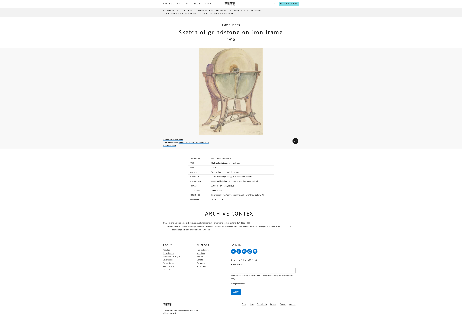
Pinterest (255, 251)
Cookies (283, 304)
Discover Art (169, 10)
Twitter (233, 251)
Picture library (168, 263)
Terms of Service (287, 275)
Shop (208, 4)
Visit (180, 4)
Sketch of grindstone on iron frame (186, 230)
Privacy (273, 304)
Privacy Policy (273, 275)
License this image (169, 145)
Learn (197, 4)
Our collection (168, 253)
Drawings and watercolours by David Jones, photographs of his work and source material (200, 223)
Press (244, 304)
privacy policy (240, 284)
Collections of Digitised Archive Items (215, 10)
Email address (237, 264)
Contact (292, 304)
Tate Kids (166, 269)
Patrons (200, 256)
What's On (168, 4)
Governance (168, 260)
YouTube (244, 251)
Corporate (201, 263)
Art (188, 4)
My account (201, 266)
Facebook (238, 251)
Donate (200, 260)
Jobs (251, 304)
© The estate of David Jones (173, 139)
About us (166, 250)
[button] (275, 3)
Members (201, 253)
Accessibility (262, 304)
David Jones (231, 25)
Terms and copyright (171, 256)
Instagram (249, 251)
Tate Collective (203, 250)
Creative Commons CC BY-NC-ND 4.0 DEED (194, 142)
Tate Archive (186, 10)
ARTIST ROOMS (169, 266)
